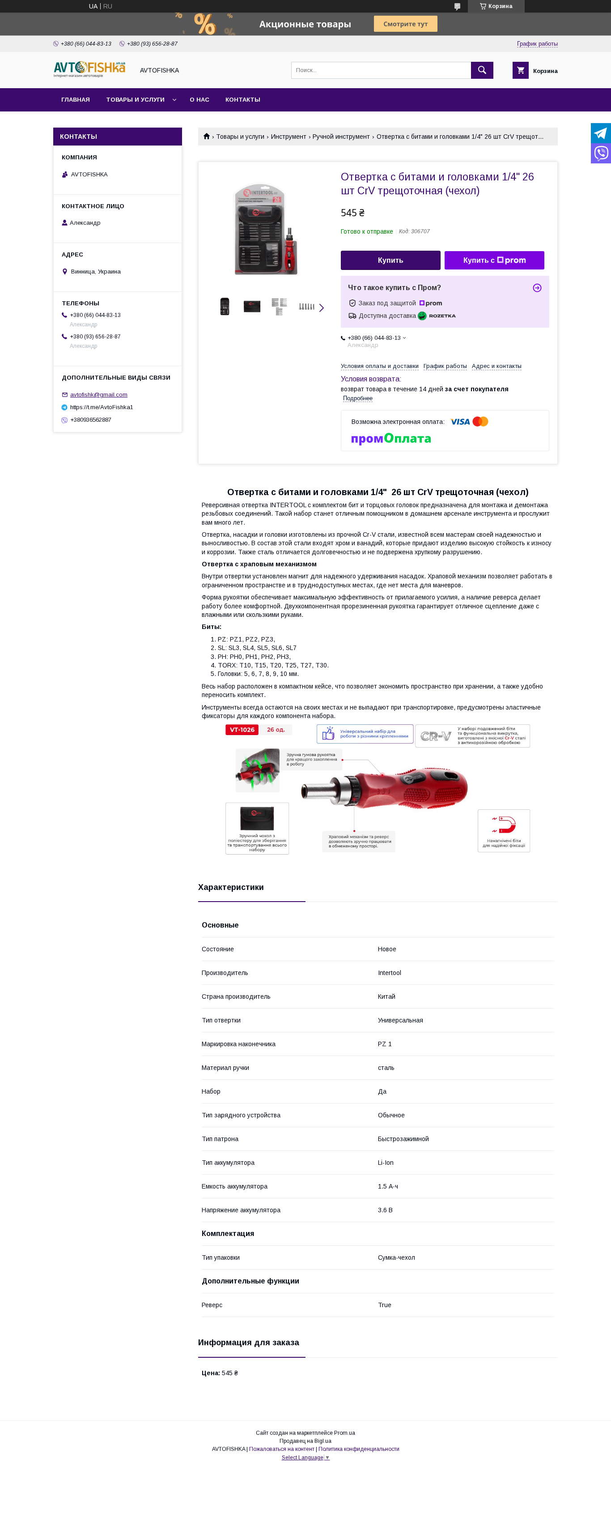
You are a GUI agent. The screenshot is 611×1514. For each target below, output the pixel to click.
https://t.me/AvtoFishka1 (101, 407)
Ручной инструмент (341, 136)
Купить (390, 260)
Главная (75, 99)
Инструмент (288, 136)
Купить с (479, 260)
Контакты (242, 99)
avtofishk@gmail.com (98, 394)
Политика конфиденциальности (358, 1449)
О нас (199, 99)
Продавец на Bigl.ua (305, 1441)
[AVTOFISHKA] (91, 76)
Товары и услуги (135, 99)
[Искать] (482, 70)
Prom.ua (344, 1433)
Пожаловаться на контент (281, 1449)
